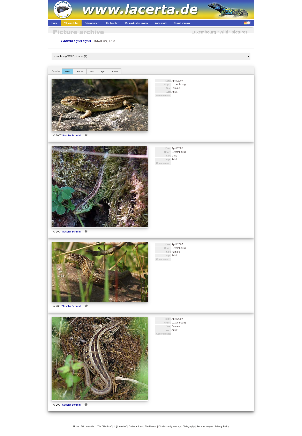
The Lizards (151, 426)
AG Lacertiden (88, 426)
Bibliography (189, 426)
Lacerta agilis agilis (76, 41)
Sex (92, 71)
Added (115, 71)
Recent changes (205, 426)
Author (80, 71)
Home (76, 426)
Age (103, 71)
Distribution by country (169, 426)
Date (67, 71)
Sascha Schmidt (71, 135)
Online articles (136, 426)
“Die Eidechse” (104, 426)
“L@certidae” (120, 426)
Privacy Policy (222, 426)
